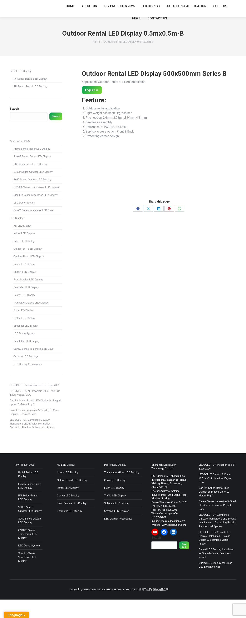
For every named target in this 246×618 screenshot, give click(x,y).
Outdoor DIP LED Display (27, 248)
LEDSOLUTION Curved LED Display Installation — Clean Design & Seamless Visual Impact (214, 538)
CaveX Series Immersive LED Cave (33, 210)
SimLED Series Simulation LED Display (35, 194)
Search (14, 108)
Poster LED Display (24, 295)
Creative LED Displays (26, 356)
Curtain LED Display (24, 271)
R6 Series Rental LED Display (30, 78)
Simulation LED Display (26, 341)
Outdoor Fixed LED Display (28, 256)
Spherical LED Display (25, 325)
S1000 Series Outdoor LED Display (33, 171)
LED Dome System (24, 202)
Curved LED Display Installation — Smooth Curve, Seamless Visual (216, 553)
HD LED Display (22, 225)
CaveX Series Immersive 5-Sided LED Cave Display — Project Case (34, 412)
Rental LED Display (20, 71)
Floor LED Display (23, 310)
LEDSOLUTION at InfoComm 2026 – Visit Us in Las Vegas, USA (35, 392)
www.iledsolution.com (174, 524)
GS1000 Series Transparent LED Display (36, 187)
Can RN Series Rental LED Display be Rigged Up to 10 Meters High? (35, 402)
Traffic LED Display (24, 318)
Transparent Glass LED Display (31, 302)
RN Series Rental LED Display (30, 86)
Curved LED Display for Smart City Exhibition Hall (215, 564)
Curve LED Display (24, 241)
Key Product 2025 (20, 141)
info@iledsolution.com (172, 521)
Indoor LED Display (24, 233)
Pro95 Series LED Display (28, 474)
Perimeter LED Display (26, 287)
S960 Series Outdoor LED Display (32, 179)
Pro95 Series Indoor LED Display (31, 148)
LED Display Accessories (27, 364)
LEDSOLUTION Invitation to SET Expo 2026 (34, 385)
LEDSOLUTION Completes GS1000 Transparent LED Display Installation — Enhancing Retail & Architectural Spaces (32, 423)
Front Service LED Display (28, 279)
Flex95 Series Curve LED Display (32, 156)
